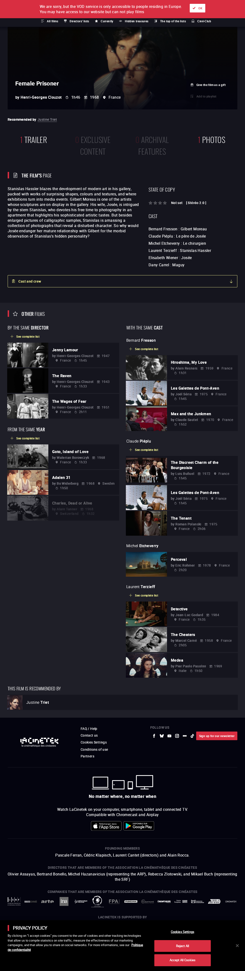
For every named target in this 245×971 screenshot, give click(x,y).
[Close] (237, 945)
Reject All (182, 946)
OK (200, 8)
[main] (122, 945)
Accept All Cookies (182, 960)
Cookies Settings (182, 932)
